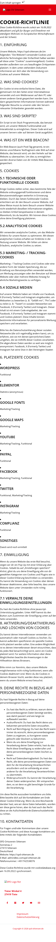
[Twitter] (23, 903)
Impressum (22, 913)
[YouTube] (31, 903)
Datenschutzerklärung (28, 916)
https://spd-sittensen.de (29, 51)
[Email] (39, 903)
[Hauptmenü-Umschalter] (50, 10)
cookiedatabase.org (45, 867)
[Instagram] (15, 903)
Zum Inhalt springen (10, 2)
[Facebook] (7, 903)
